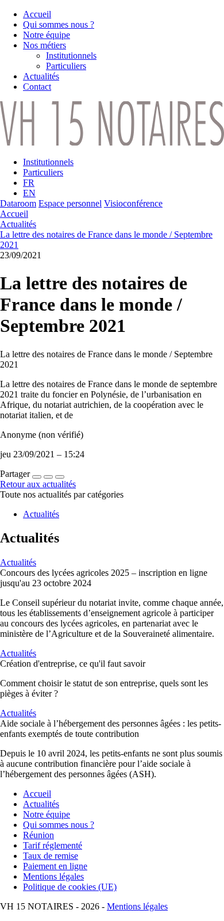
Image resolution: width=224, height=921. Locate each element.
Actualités (18, 224)
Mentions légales (137, 906)
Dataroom (18, 203)
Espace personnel (70, 203)
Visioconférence (133, 203)
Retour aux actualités (38, 484)
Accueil (14, 214)
